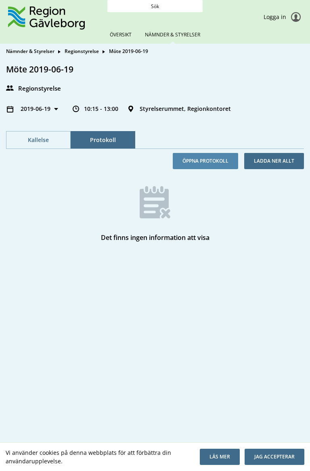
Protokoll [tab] (103, 140)
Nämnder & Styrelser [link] (30, 51)
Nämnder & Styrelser (172, 34)
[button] (220, 457)
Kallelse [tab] (38, 140)
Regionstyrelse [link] (82, 51)
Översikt (121, 34)
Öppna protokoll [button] (205, 160)
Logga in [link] (276, 17)
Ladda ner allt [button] (274, 160)
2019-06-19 (36, 108)
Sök (155, 6)
